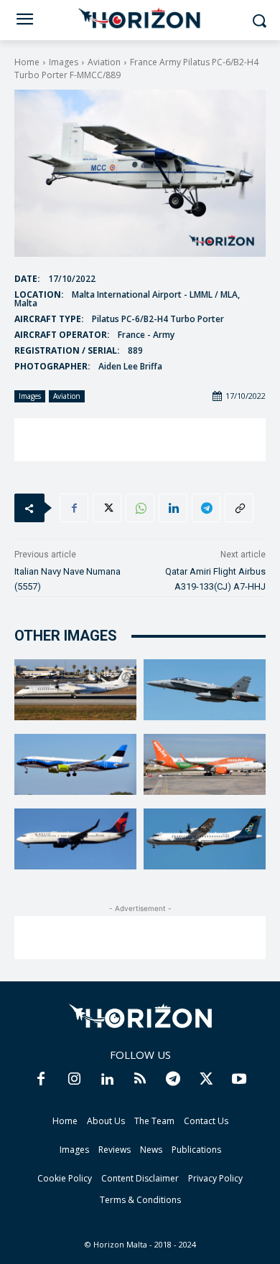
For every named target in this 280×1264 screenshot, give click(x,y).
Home (26, 62)
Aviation (104, 62)
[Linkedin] (173, 508)
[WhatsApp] (140, 508)
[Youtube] (239, 1080)
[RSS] (140, 1080)
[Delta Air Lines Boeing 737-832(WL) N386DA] (75, 838)
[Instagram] (74, 1080)
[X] (107, 508)
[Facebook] (74, 508)
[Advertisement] (140, 439)
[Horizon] (140, 18)
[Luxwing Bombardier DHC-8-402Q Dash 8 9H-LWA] (75, 689)
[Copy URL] (239, 508)
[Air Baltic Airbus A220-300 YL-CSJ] (75, 764)
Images (63, 62)
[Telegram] (206, 508)
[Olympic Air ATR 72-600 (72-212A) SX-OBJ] (205, 838)
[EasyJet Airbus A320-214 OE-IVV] (205, 764)
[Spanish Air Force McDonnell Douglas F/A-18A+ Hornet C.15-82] (205, 689)
